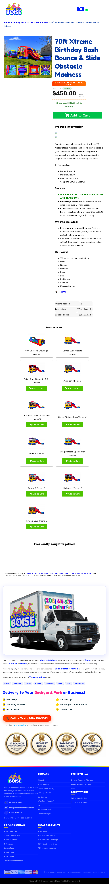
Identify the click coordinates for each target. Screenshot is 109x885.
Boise (6, 683)
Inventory (15, 22)
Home (6, 22)
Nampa (38, 683)
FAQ (39, 805)
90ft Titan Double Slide (47, 844)
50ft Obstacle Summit (47, 835)
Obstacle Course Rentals (35, 22)
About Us (41, 780)
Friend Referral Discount (81, 784)
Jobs (73, 788)
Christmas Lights (44, 814)
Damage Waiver (44, 793)
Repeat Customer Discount (82, 780)
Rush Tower (9, 856)
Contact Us (26, 818)
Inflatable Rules (44, 809)
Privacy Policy (11, 818)
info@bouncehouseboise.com (21, 808)
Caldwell (49, 683)
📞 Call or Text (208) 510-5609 (27, 718)
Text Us (62, 291)
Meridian (17, 683)
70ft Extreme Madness (13, 861)
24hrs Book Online (79, 798)
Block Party (9, 852)
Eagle (28, 683)
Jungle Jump (9, 848)
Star (68, 683)
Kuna (60, 683)
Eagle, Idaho (43, 573)
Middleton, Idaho (84, 573)
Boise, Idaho (31, 573)
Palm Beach (9, 844)
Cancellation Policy (46, 788)
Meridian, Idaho (57, 573)
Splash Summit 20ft (12, 835)
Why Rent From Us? (46, 801)
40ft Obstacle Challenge (48, 840)
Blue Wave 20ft (10, 831)
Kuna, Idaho (70, 573)
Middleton (79, 683)
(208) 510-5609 (15, 803)
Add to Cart (79, 115)
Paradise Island (10, 840)
